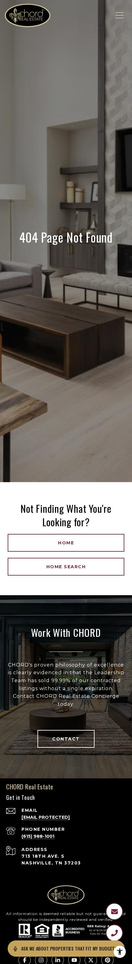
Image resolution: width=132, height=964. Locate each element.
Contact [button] (66, 739)
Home (66, 543)
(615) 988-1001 (37, 836)
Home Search (66, 566)
